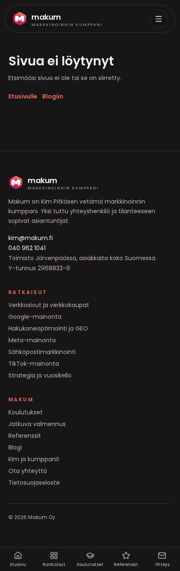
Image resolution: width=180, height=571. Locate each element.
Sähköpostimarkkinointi (42, 352)
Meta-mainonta (32, 340)
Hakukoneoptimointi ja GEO (48, 328)
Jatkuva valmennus (37, 424)
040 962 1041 (27, 248)
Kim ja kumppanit (33, 459)
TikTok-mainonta (33, 363)
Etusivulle (22, 96)
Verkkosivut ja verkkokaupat (48, 305)
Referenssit (24, 435)
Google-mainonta (35, 317)
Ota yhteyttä (27, 471)
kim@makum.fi (30, 238)
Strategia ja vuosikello (40, 375)
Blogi (15, 447)
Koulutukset (25, 412)
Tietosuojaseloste (34, 482)
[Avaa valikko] (158, 19)
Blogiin (52, 96)
